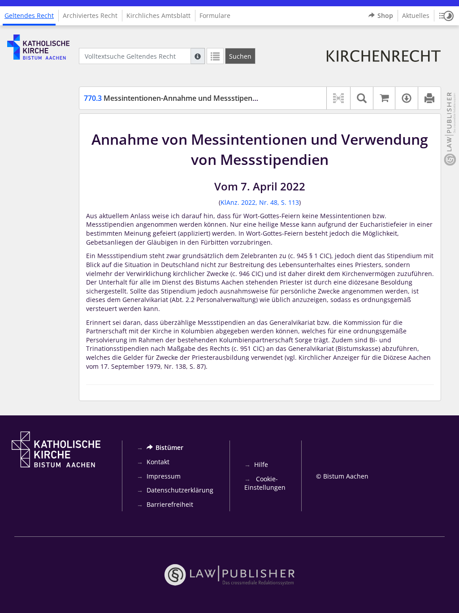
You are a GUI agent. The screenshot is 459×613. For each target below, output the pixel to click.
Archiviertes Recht (90, 15)
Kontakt (158, 462)
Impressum (164, 476)
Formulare (214, 15)
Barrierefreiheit (170, 504)
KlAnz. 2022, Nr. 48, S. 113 (260, 202)
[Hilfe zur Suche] (198, 56)
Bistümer (169, 447)
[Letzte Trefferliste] (215, 56)
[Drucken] (429, 98)
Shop (385, 15)
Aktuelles (415, 15)
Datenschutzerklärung (180, 490)
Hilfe (261, 464)
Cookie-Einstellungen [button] (265, 483)
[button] (446, 15)
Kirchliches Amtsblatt (158, 15)
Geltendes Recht (29, 15)
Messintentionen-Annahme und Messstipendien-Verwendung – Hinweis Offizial (228, 98)
